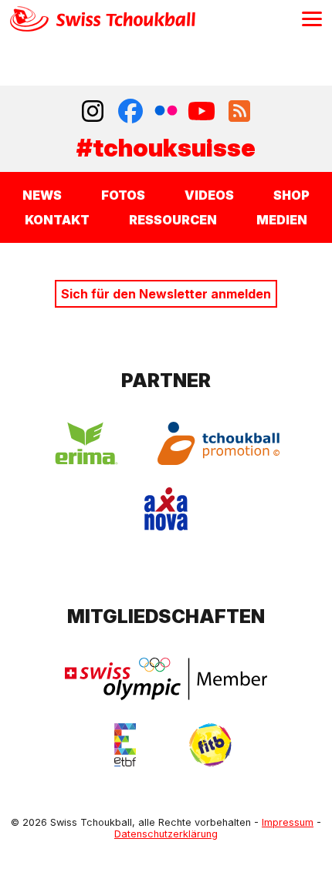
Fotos (123, 195)
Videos (209, 195)
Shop (291, 195)
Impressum (287, 822)
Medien (281, 219)
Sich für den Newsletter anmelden (166, 293)
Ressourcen (173, 219)
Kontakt (57, 219)
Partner (166, 380)
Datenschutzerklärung (166, 834)
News (42, 195)
